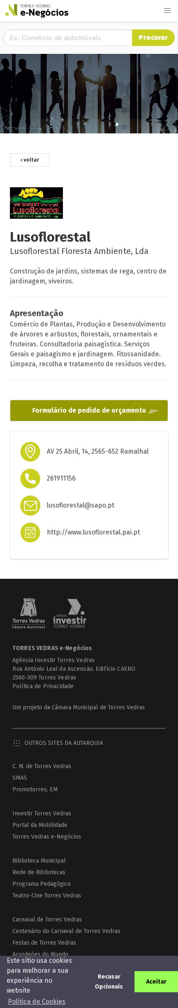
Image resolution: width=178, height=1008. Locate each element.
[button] (167, 11)
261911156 (61, 478)
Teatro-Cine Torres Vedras (46, 895)
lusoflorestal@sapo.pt (80, 505)
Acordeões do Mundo (40, 954)
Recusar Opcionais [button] (109, 981)
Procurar (153, 37)
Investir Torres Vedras (41, 813)
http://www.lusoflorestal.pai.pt (93, 532)
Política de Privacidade (43, 686)
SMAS (19, 777)
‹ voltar (30, 160)
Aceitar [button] (156, 981)
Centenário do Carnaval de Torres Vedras (66, 931)
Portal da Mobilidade (39, 825)
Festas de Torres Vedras (44, 942)
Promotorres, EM (35, 789)
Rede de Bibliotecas (38, 872)
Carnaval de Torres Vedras (47, 919)
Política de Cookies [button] (36, 1002)
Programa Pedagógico (41, 883)
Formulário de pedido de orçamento (89, 410)
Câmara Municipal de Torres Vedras (98, 707)
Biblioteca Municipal (39, 860)
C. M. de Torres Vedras (41, 766)
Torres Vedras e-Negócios (46, 836)
